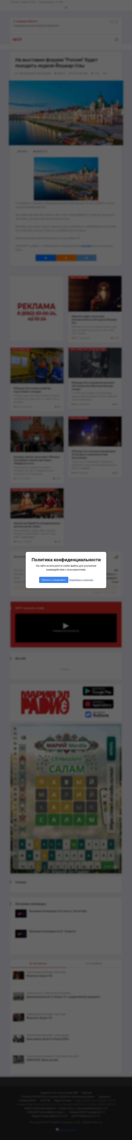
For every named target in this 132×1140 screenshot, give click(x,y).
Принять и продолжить (54, 580)
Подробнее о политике (81, 580)
